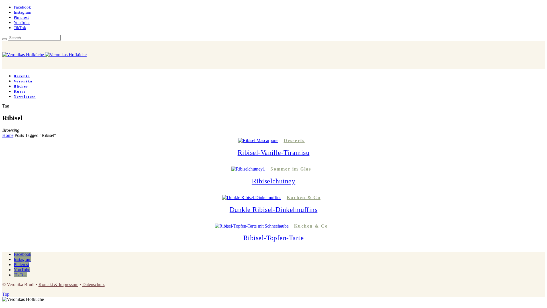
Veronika (23, 81)
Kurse (20, 91)
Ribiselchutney (273, 181)
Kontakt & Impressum (58, 284)
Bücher (21, 86)
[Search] (4, 39)
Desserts (294, 140)
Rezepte (22, 76)
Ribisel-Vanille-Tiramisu (274, 152)
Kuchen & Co (304, 197)
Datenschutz (93, 284)
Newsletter (25, 96)
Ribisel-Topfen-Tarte (273, 238)
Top (5, 294)
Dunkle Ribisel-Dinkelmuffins (273, 209)
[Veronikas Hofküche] (44, 54)
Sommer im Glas (290, 169)
